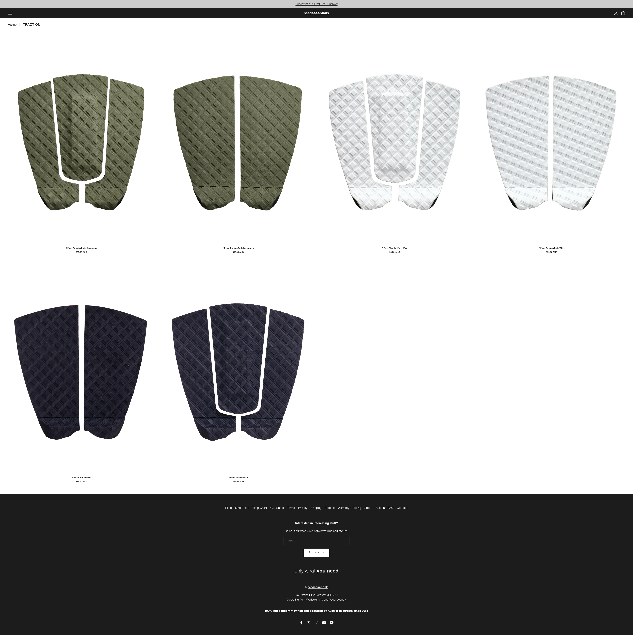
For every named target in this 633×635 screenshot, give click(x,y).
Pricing (357, 507)
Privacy (302, 507)
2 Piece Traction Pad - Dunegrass (238, 248)
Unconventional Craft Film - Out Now (317, 3)
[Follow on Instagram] (316, 622)
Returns (330, 507)
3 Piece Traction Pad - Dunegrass (81, 248)
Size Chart (242, 507)
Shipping (316, 507)
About (368, 507)
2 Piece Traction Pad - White (552, 248)
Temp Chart (259, 507)
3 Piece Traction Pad (238, 477)
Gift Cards (277, 507)
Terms (291, 507)
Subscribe (316, 552)
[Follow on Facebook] (301, 622)
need (318, 587)
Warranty (343, 507)
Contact (402, 507)
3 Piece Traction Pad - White (395, 248)
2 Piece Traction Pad (81, 477)
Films (228, 507)
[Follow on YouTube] (324, 622)
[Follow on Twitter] (309, 622)
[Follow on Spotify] (332, 622)
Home (13, 24)
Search (380, 507)
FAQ (390, 507)
